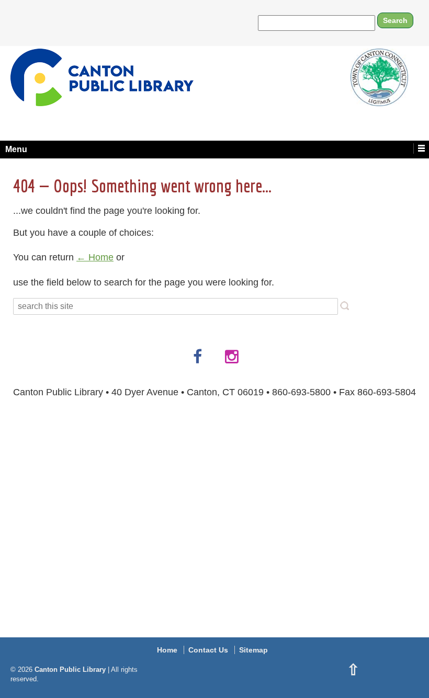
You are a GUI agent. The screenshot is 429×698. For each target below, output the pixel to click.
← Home (95, 257)
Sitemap (253, 650)
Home (167, 650)
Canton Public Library (70, 669)
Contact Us (208, 650)
